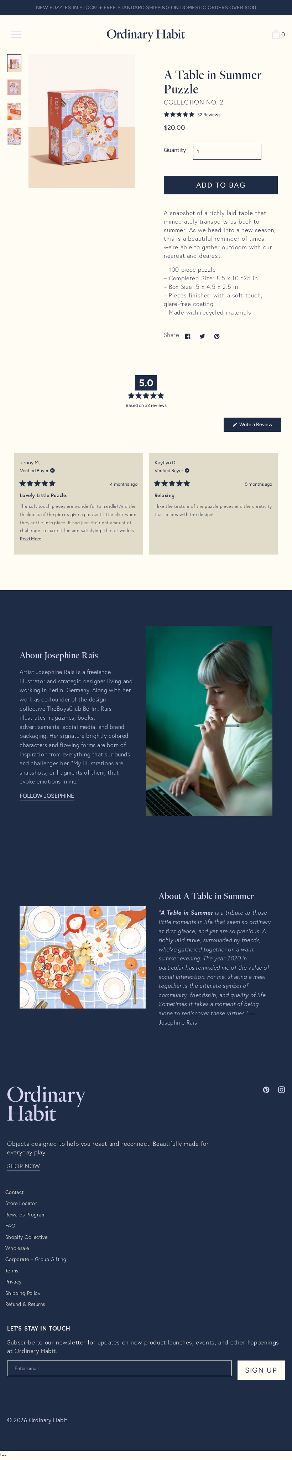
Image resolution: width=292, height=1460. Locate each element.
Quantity (175, 150)
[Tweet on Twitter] (202, 336)
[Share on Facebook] (187, 336)
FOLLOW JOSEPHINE (47, 795)
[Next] (272, 509)
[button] (221, 114)
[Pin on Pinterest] (216, 336)
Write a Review (259, 426)
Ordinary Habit (48, 1420)
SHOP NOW (23, 1166)
